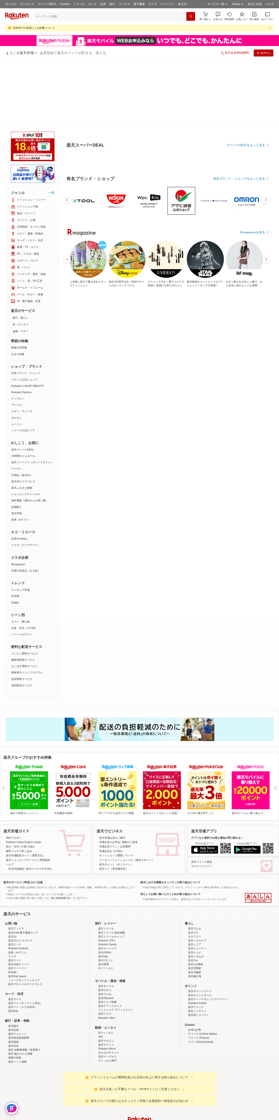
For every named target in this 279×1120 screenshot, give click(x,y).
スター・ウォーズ (21, 345)
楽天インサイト (197, 945)
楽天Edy (13, 945)
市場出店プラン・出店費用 (115, 780)
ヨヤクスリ (194, 870)
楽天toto (103, 890)
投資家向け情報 (94, 1089)
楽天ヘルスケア (197, 874)
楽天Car (193, 894)
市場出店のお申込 (109, 776)
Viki (100, 971)
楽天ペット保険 (17, 996)
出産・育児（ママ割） (24, 562)
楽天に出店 (255, 4)
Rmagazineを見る (252, 521)
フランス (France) (198, 972)
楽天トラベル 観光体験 (111, 867)
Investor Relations (115, 1089)
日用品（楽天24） (22, 409)
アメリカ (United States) (202, 968)
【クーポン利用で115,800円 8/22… (128, 370)
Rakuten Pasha (197, 937)
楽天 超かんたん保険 (20, 988)
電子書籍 (139, 4)
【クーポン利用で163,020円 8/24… (250, 370)
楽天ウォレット (17, 968)
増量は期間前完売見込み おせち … (80, 370)
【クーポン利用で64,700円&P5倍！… (177, 370)
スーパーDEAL (47, 4)
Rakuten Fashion (21, 326)
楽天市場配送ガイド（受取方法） (25, 789)
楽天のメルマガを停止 (39, 803)
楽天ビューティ (197, 882)
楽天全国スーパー (18, 898)
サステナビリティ (201, 800)
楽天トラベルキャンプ (111, 870)
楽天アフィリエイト (110, 940)
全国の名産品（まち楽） (25, 505)
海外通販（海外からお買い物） (29, 434)
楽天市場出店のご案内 (112, 772)
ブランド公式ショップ (24, 314)
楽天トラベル (106, 862)
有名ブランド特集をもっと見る (243, 464)
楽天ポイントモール (200, 929)
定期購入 (16, 441)
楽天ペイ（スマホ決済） (22, 941)
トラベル (79, 4)
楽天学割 (16, 447)
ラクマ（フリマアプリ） (25, 479)
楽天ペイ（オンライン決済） (25, 937)
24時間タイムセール (23, 390)
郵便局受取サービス (23, 594)
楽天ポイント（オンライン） (116, 798)
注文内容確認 (16, 803)
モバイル (11, 4)
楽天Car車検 (195, 898)
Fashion (65, 4)
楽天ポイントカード (200, 925)
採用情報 (178, 1089)
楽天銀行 (13, 960)
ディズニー (17, 333)
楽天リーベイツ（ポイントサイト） (32, 396)
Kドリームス (105, 902)
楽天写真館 (194, 902)
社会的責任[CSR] (140, 1089)
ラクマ (152, 4)
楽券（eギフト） (21, 454)
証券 (103, 4)
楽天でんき (194, 862)
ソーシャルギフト (21, 568)
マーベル (16, 339)
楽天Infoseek (106, 932)
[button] (218, 16)
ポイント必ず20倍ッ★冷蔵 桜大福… (104, 370)
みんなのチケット (108, 987)
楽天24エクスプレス (23, 415)
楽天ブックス (16, 862)
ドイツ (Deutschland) (200, 976)
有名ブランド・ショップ (25, 307)
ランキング (27, 4)
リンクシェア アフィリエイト (115, 944)
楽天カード (14, 933)
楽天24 (182, 4)
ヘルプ (269, 4)
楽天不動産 (194, 906)
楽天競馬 (103, 898)
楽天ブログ (104, 948)
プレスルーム (161, 1089)
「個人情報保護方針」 (61, 832)
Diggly (15, 536)
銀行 (112, 4)
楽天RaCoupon (17, 910)
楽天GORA (104, 886)
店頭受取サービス (21, 613)
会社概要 (77, 1089)
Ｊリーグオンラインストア (24, 914)
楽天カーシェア (107, 882)
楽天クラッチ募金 (201, 796)
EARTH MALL (19, 473)
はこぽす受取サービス (24, 600)
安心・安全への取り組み (20, 780)
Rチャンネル (105, 967)
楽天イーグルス (107, 990)
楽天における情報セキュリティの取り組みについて (170, 816)
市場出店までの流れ (111, 785)
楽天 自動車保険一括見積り (24, 984)
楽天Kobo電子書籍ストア (23, 867)
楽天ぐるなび (196, 890)
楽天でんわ (104, 928)
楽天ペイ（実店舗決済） (113, 803)
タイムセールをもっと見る (246, 397)
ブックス (124, 4)
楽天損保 (13, 976)
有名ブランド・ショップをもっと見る (239, 277)
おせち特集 (17, 288)
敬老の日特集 (19, 281)
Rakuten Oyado (107, 878)
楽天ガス (193, 867)
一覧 (51, 127)
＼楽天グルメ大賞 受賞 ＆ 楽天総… (226, 370)
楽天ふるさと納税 (21, 422)
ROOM (15, 530)
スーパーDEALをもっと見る (246, 123)
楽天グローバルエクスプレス (25, 918)
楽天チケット (106, 979)
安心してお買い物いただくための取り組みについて (170, 828)
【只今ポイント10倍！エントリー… (202, 370)
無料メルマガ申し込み (19, 785)
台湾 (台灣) (194, 964)
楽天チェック (196, 941)
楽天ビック (14, 878)
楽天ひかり (104, 924)
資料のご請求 (130, 776)
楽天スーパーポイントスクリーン (207, 933)
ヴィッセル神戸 (107, 995)
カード (92, 4)
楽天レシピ (194, 886)
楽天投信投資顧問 (18, 972)
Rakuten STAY (106, 874)
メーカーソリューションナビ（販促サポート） (126, 794)
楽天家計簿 (194, 910)
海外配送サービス (21, 619)
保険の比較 (14, 992)
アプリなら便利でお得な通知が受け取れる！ (217, 772)
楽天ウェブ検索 (107, 936)
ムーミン (16, 358)
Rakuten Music (107, 983)
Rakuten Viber (106, 952)
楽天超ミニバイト (198, 949)
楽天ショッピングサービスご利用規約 (28, 794)
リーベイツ (167, 4)
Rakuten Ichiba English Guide (23, 776)
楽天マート (14, 894)
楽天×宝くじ (105, 894)
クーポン (16, 403)
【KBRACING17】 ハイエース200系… (153, 370)
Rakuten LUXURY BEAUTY (27, 320)
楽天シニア (194, 878)
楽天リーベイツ (17, 902)
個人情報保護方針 (196, 1089)
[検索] (190, 16)
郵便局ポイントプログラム (27, 606)
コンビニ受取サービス (24, 587)
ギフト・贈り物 (20, 556)
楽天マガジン (106, 975)
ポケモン (16, 352)
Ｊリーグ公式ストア (23, 364)
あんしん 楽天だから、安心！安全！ (258, 832)
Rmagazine (18, 498)
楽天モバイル (106, 920)
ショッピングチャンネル (25, 428)
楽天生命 (13, 980)
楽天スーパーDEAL (22, 384)
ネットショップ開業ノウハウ (116, 789)
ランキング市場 (20, 524)
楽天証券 (13, 964)
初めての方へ (14, 772)
